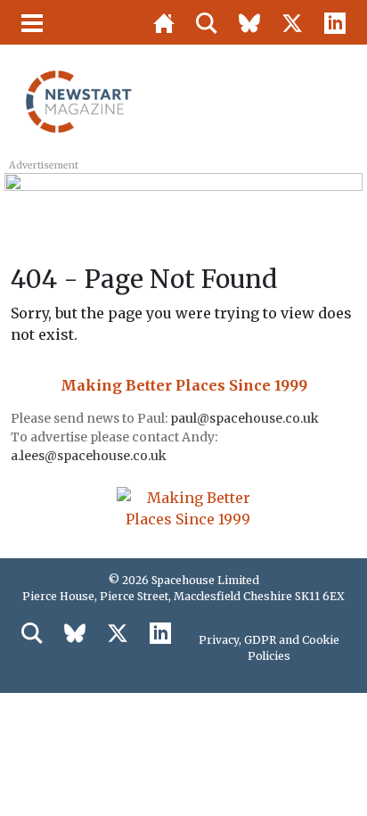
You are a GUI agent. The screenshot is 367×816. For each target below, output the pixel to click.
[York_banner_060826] (183, 193)
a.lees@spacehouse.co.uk (90, 456)
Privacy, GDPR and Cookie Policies (269, 648)
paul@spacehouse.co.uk (246, 418)
